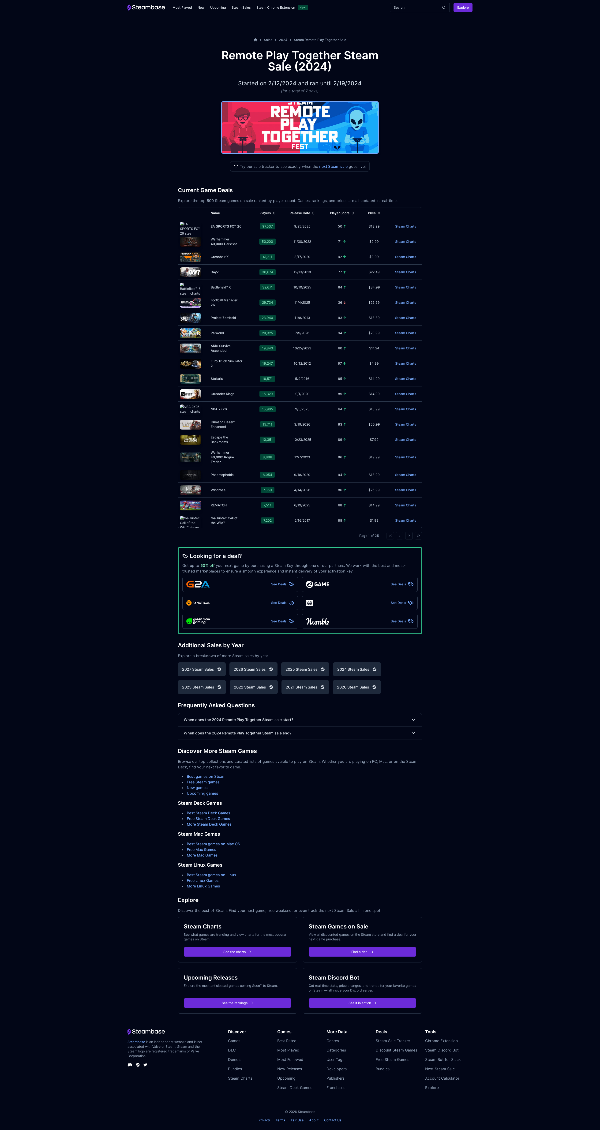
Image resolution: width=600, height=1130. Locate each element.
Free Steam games (203, 782)
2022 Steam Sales (250, 687)
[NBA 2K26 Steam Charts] (190, 409)
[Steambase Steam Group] (138, 1065)
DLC (232, 1050)
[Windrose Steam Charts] (190, 490)
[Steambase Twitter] (145, 1065)
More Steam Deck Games (209, 824)
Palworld (217, 333)
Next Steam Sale (440, 1068)
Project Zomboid (223, 318)
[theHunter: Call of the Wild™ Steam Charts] (190, 525)
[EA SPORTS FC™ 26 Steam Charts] (190, 230)
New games (197, 787)
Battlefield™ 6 (221, 287)
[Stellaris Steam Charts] (190, 378)
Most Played (182, 7)
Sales (268, 40)
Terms (280, 1120)
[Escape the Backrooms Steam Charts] (190, 439)
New (201, 7)
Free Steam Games (392, 1059)
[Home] (255, 40)
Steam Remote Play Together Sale (320, 40)
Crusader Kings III (224, 394)
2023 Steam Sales (198, 687)
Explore (463, 7)
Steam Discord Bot (442, 1050)
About (314, 1120)
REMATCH (219, 505)
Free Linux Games (203, 880)
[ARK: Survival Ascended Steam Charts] (190, 348)
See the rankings (235, 1003)
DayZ (215, 272)
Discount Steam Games (396, 1050)
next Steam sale (333, 166)
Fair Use (297, 1120)
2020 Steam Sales (353, 687)
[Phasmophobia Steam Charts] (190, 474)
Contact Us (332, 1120)
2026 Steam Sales (250, 669)
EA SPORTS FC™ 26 (226, 226)
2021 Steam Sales (301, 687)
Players (265, 213)
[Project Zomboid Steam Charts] (190, 317)
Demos (234, 1059)
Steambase (136, 1042)
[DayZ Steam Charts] (190, 272)
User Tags (335, 1059)
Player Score (339, 213)
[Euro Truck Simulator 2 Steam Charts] (190, 363)
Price (372, 213)
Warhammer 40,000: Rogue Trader (222, 457)
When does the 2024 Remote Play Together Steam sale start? (238, 719)
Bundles (235, 1068)
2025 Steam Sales (301, 669)
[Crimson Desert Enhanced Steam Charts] (190, 424)
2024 (283, 40)
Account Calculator (442, 1078)
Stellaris (217, 379)
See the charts (234, 952)
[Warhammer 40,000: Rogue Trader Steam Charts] (190, 457)
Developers (336, 1068)
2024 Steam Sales (353, 669)
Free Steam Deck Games (208, 818)
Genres (332, 1040)
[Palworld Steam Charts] (190, 333)
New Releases (289, 1068)
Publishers (335, 1078)
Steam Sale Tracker (393, 1040)
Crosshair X (220, 257)
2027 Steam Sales (198, 669)
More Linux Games (203, 886)
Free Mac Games (201, 849)
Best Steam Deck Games (208, 813)
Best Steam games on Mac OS (213, 844)
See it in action (360, 1003)
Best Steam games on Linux (211, 874)
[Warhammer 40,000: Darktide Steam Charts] (190, 241)
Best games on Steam (206, 776)
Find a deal (359, 952)
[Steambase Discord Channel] (130, 1065)
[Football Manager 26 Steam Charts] (190, 302)
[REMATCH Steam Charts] (190, 505)
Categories (336, 1050)
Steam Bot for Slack (443, 1059)
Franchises (335, 1087)
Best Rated (286, 1040)
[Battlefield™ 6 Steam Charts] (190, 289)
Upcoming (218, 7)
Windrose (218, 490)
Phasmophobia (222, 475)
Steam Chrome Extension (275, 7)
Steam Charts (405, 226)
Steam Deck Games (294, 1087)
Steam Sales (241, 7)
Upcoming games (202, 793)
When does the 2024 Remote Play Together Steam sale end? (237, 733)
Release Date (300, 213)
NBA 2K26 (219, 409)
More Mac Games (202, 855)
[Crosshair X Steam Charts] (190, 256)
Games (234, 1040)
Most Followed (290, 1059)
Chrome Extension (441, 1040)
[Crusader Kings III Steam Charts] (190, 394)
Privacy (264, 1120)
